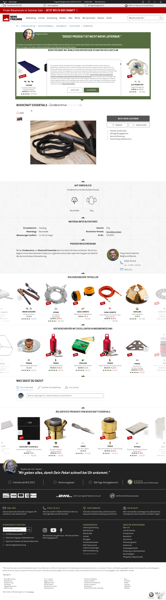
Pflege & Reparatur (10, 586)
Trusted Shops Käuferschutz (121, 139)
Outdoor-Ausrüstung (28, 26)
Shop (5, 2)
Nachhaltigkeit (128, 554)
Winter (77, 18)
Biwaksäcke (88, 586)
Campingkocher (61, 26)
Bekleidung (31, 18)
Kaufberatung (8, 583)
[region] (83, 78)
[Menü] (164, 592)
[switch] (160, 597)
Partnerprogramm (130, 542)
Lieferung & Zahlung (90, 527)
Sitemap (31, 592)
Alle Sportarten (88, 18)
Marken (101, 18)
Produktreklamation (90, 542)
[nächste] (146, 70)
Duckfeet (127, 581)
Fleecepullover (49, 588)
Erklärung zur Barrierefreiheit (134, 551)
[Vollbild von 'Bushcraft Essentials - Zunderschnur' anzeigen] (31, 111)
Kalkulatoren (8, 581)
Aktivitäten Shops (10, 579)
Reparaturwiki (137, 557)
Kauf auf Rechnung (117, 136)
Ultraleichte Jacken (50, 586)
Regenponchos (49, 583)
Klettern (62, 18)
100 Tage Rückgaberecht (96, 5)
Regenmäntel (48, 581)
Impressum (127, 545)
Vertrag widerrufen (90, 554)
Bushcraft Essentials (31, 105)
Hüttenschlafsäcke (90, 579)
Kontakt (86, 536)
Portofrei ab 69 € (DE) (14, 5)
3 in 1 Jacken (48, 579)
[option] (63, 143)
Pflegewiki (127, 557)
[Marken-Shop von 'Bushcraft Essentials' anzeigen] (20, 112)
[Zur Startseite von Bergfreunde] (13, 18)
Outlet (109, 18)
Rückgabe (86, 539)
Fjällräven (127, 586)
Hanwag (127, 584)
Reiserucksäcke (89, 581)
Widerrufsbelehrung (90, 551)
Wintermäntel (48, 584)
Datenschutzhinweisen (68, 84)
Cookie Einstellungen (91, 548)
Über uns (126, 527)
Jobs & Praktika (129, 530)
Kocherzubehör (75, 26)
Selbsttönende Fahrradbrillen (94, 588)
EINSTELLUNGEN (75, 90)
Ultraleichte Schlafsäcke (92, 583)
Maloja (126, 583)
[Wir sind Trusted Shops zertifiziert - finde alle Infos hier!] (130, 482)
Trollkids (127, 588)
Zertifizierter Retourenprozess (127, 496)
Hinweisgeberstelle (130, 548)
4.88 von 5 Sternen (140, 5)
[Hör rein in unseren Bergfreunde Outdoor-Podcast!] (63, 530)
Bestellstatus (88, 530)
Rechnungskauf (52, 5)
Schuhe (41, 18)
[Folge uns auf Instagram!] (46, 530)
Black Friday (8, 588)
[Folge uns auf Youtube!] (55, 530)
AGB (84, 545)
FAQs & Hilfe (87, 533)
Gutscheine (127, 539)
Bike (70, 18)
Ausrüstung (52, 18)
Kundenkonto (128, 533)
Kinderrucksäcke (90, 584)
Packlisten (7, 584)
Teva (125, 579)
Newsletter (127, 536)
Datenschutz (92, 545)
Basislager (13, 2)
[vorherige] (20, 70)
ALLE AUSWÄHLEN (91, 90)
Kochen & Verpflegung (45, 26)
